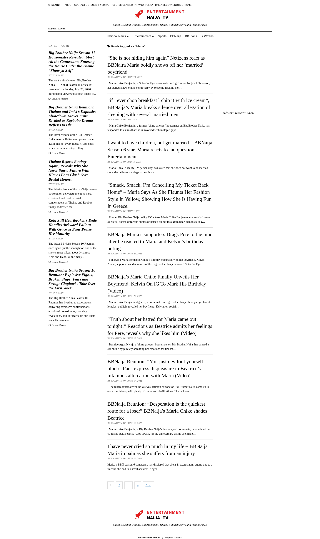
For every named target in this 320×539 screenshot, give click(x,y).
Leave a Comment (59, 99)
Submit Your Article (104, 5)
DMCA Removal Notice (169, 5)
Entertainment (142, 36)
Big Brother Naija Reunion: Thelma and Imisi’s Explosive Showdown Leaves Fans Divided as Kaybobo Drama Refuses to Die (72, 116)
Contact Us (81, 5)
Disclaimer (126, 5)
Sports (162, 36)
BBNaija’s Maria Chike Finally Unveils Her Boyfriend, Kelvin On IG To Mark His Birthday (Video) (156, 284)
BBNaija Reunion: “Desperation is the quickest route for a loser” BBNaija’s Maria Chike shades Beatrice (157, 411)
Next (148, 485)
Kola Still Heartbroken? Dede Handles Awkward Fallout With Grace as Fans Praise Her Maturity (73, 227)
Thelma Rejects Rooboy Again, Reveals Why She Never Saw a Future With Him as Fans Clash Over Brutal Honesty (69, 170)
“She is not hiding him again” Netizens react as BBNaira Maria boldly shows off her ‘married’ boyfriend (156, 65)
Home (187, 5)
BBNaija (175, 36)
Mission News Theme (149, 537)
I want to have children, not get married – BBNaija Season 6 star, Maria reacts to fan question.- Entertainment (159, 149)
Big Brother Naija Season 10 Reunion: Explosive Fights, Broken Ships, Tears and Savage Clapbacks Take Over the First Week (72, 279)
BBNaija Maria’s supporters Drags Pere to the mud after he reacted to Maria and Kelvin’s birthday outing (160, 241)
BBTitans (191, 36)
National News (116, 36)
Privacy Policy (144, 5)
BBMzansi (207, 36)
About (69, 5)
